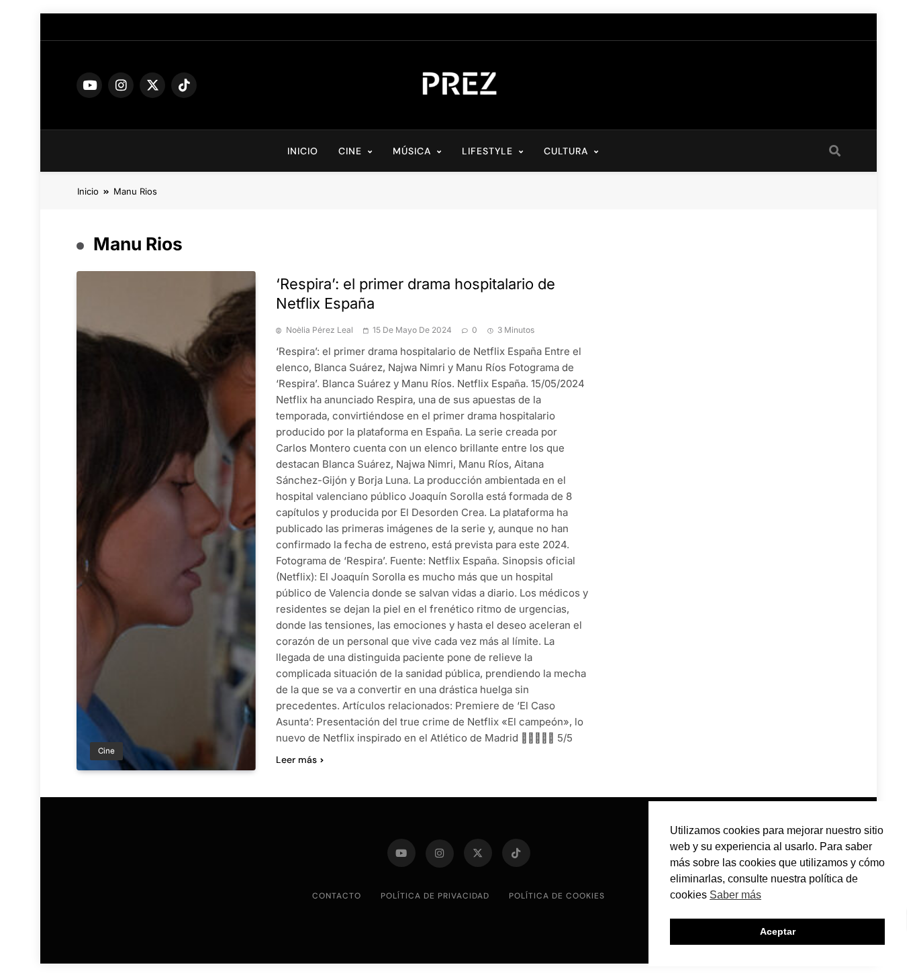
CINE (350, 151)
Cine (106, 751)
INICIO (302, 151)
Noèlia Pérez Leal (319, 330)
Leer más (296, 760)
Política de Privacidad (435, 895)
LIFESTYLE (487, 151)
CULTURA (566, 151)
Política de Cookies (557, 895)
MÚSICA (412, 151)
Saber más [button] (735, 895)
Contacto (336, 895)
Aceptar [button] (777, 931)
